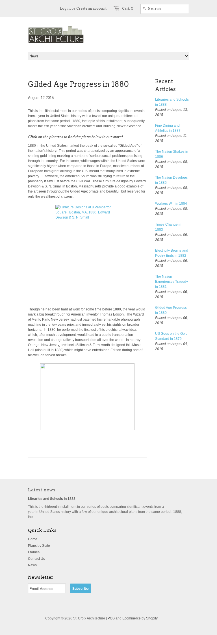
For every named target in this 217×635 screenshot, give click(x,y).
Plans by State (39, 546)
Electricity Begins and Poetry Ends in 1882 (171, 253)
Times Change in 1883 (168, 227)
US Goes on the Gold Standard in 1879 (171, 336)
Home (32, 539)
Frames (34, 552)
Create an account (91, 8)
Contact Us (36, 559)
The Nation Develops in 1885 (171, 180)
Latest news (41, 490)
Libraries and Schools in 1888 (172, 102)
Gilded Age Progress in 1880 (171, 310)
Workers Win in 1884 (171, 204)
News (32, 565)
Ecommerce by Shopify (140, 618)
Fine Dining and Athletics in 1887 (168, 128)
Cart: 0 (127, 8)
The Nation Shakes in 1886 (171, 154)
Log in (65, 8)
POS (111, 618)
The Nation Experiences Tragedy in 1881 (171, 282)
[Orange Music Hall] (87, 396)
